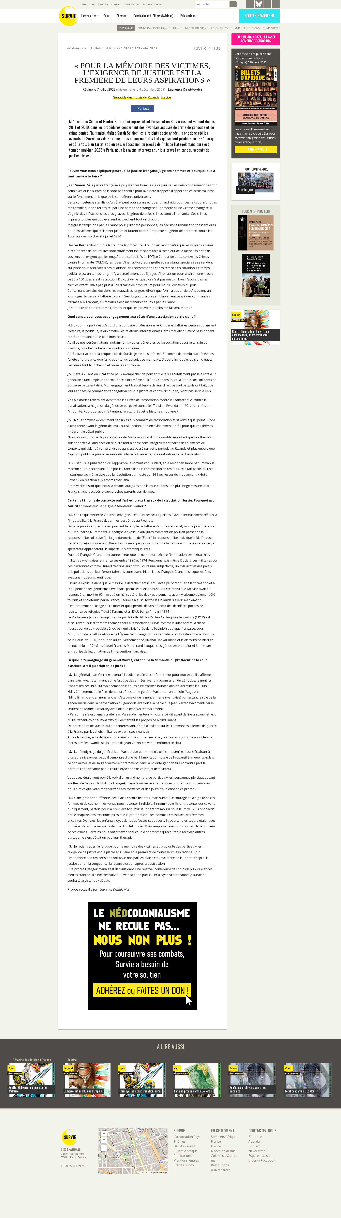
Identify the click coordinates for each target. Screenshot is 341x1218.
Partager (144, 108)
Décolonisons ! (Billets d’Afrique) (153, 15)
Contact (116, 4)
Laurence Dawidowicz (185, 89)
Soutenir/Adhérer (259, 16)
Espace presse (152, 4)
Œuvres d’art (271, 28)
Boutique (88, 4)
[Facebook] (267, 4)
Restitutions (251, 28)
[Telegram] (250, 4)
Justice (166, 97)
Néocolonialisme (196, 28)
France (177, 28)
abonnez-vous (257, 149)
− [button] (104, 1139)
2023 (127, 48)
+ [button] (104, 1133)
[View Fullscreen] (104, 1148)
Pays (106, 15)
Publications (187, 15)
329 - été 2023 (145, 48)
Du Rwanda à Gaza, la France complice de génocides (255, 39)
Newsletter (132, 4)
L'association (88, 15)
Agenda (103, 4)
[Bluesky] (259, 7)
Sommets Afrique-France (154, 28)
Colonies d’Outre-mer (225, 28)
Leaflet (144, 1172)
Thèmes (121, 15)
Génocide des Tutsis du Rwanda (136, 97)
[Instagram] (276, 4)
